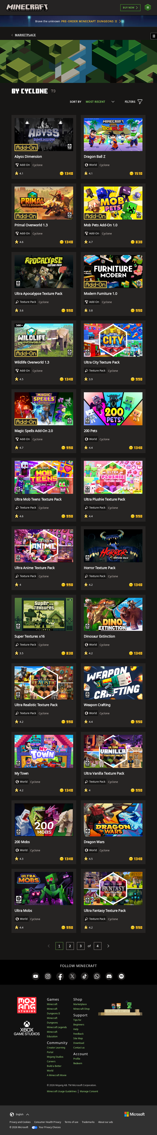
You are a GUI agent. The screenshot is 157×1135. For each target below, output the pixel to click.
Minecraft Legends (57, 1027)
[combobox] (100, 102)
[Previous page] (48, 946)
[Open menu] (147, 8)
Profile (76, 1058)
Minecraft (52, 1004)
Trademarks (88, 1122)
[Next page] (108, 946)
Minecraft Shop (81, 1008)
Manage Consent (89, 1091)
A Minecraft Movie (56, 1075)
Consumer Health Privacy (47, 1122)
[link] (35, 976)
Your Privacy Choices (49, 1127)
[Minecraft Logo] (27, 7)
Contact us (79, 1047)
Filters (130, 101)
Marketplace (25, 35)
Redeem (77, 1063)
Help (75, 1029)
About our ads (105, 1122)
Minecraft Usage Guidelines (62, 1091)
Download (78, 1043)
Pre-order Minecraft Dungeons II (89, 21)
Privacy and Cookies (20, 1122)
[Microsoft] (134, 1114)
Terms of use (71, 1122)
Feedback (78, 1033)
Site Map (78, 1038)
